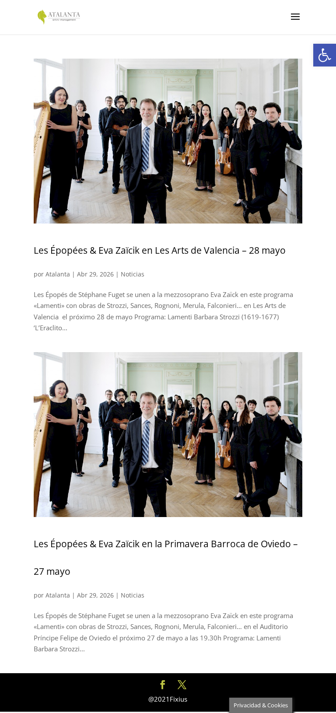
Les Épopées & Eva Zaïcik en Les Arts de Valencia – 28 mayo (160, 250)
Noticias (132, 274)
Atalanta (58, 274)
